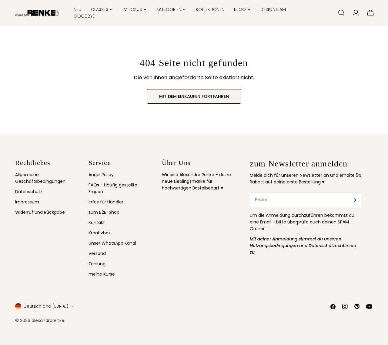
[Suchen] (341, 13)
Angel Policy (101, 175)
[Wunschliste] (331, 13)
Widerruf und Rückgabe (40, 212)
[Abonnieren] (355, 199)
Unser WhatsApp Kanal (112, 243)
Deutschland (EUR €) (46, 306)
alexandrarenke (48, 320)
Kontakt (97, 222)
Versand (97, 253)
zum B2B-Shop (104, 212)
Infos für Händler (106, 202)
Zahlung (97, 264)
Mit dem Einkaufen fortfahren (194, 96)
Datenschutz (28, 192)
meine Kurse (102, 274)
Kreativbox (100, 233)
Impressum (27, 202)
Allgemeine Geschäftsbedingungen (40, 178)
